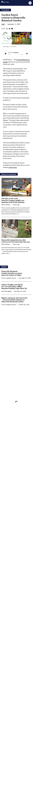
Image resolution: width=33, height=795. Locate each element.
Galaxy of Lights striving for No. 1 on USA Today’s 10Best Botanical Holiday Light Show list (14, 286)
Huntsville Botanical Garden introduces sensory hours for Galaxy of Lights (11, 273)
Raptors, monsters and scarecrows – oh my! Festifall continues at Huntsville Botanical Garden (14, 300)
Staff (3, 24)
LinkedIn (10, 29)
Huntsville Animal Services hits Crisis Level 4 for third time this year (15, 241)
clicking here (13, 167)
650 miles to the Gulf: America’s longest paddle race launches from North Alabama (13, 200)
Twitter (7, 29)
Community (5, 10)
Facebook (12, 29)
